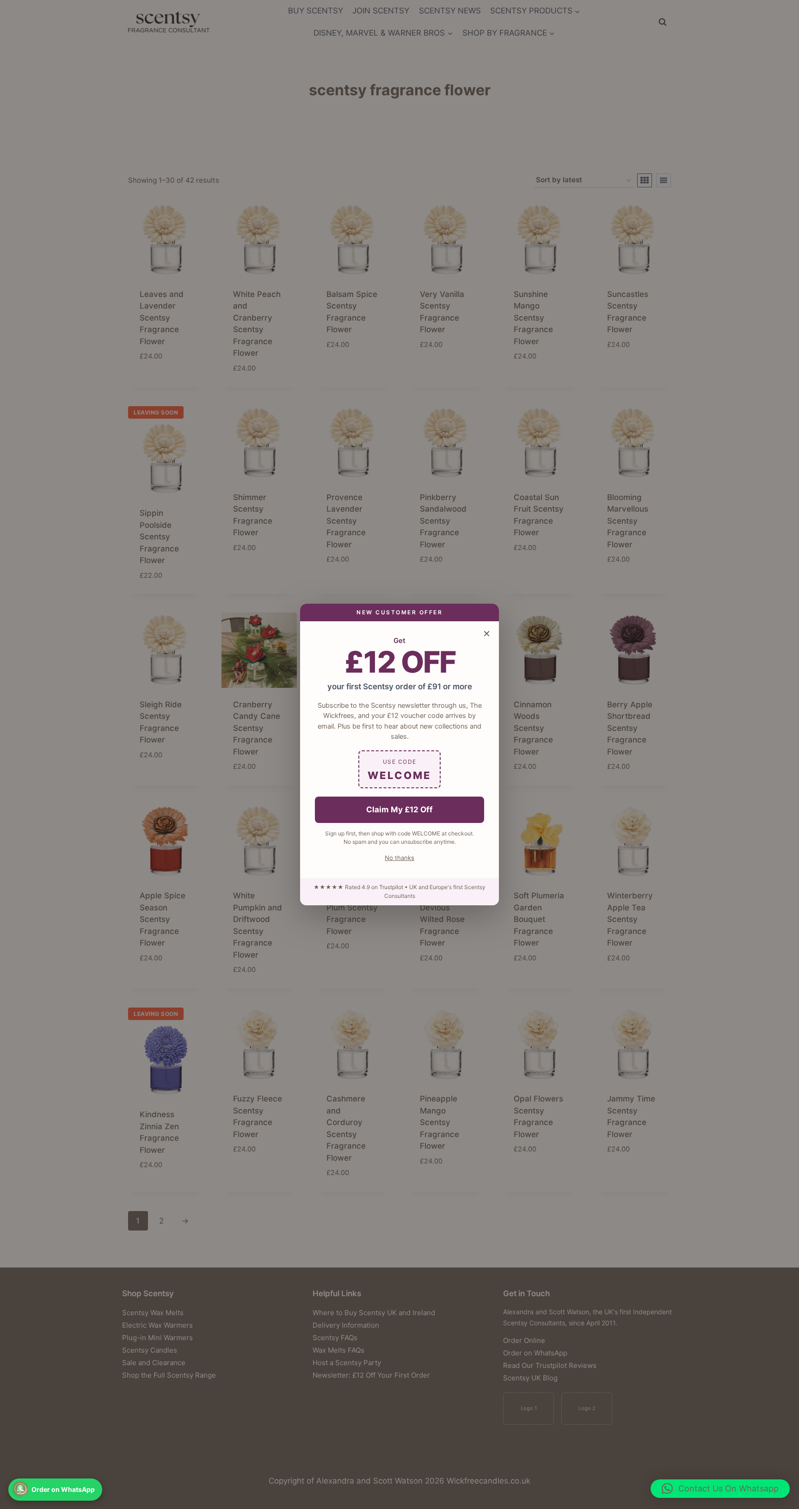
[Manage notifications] (20, 1488)
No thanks (399, 857)
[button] (720, 1488)
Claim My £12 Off (399, 809)
